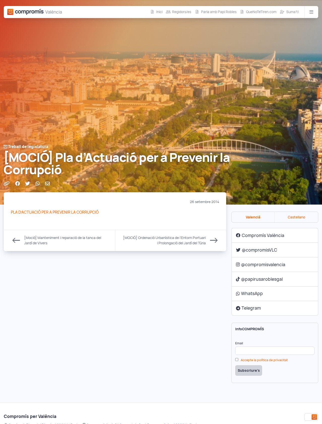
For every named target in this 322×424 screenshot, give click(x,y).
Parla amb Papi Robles (218, 12)
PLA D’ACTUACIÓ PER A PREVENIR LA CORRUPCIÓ (55, 212)
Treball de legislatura (28, 146)
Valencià (253, 217)
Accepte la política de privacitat (264, 360)
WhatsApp (252, 293)
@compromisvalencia (263, 264)
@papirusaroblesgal (262, 279)
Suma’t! (292, 12)
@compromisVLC (259, 250)
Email (239, 343)
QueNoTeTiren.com (261, 12)
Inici (159, 12)
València (53, 12)
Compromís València (263, 235)
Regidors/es (181, 12)
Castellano (296, 217)
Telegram (251, 308)
